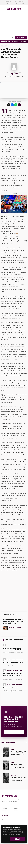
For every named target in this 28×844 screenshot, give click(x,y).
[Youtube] (16, 3)
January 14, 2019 (6, 243)
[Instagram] (9, 3)
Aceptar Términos (17, 839)
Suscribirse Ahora (14, 731)
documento (6, 125)
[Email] (23, 3)
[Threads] (11, 3)
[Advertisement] (14, 24)
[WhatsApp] (15, 104)
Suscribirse (21, 37)
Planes (3, 818)
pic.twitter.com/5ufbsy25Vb (10, 238)
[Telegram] (18, 3)
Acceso (4, 819)
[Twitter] (5, 3)
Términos (4, 810)
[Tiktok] (14, 3)
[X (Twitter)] (8, 104)
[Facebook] (7, 3)
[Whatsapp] (20, 3)
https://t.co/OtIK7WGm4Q (9, 236)
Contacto (16, 808)
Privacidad (4, 808)
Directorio (16, 810)
